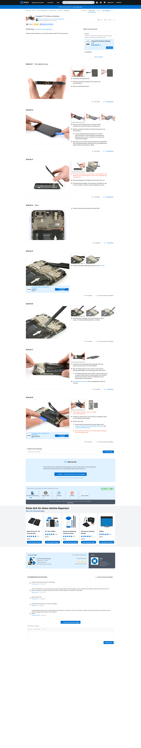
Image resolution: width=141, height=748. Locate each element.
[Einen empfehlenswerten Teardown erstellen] (82, 562)
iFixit (101, 558)
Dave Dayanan (35, 584)
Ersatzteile (83, 10)
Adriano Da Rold (36, 615)
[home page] (24, 2)
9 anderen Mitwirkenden (80, 555)
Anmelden (118, 2)
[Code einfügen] (34, 629)
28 (106, 20)
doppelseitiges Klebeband (96, 426)
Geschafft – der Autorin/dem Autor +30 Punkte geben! (71, 474)
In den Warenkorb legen (34, 542)
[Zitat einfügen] (39, 629)
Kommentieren (108, 642)
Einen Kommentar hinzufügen (104, 108)
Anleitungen (92, 10)
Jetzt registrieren (77, 7)
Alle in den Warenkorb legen (35, 511)
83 (110, 20)
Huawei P (60, 10)
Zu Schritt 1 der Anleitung (43, 29)
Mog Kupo (34, 605)
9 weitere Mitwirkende (58, 19)
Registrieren (111, 2)
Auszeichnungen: (81, 558)
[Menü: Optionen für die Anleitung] (113, 10)
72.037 (100, 20)
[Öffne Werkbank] (96, 2)
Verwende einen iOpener (80, 381)
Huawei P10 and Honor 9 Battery (100, 41)
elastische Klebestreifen (81, 426)
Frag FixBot (97, 101)
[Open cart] (104, 2)
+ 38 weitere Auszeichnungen (80, 563)
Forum (98, 10)
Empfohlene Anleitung (47, 24)
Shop (58, 2)
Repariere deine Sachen (38, 2)
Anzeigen (109, 47)
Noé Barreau (35, 599)
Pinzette (102, 265)
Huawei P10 (67, 10)
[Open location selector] (100, 2)
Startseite (28, 10)
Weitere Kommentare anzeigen (71, 622)
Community (50, 2)
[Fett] (29, 629)
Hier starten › (70, 502)
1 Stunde (30, 24)
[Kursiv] (31, 629)
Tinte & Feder (32, 555)
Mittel (37, 24)
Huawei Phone (52, 10)
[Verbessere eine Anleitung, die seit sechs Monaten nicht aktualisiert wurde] (85, 562)
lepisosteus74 (35, 592)
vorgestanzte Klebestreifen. (82, 427)
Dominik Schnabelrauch (45, 19)
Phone (33, 10)
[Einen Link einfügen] (36, 629)
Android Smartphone (42, 10)
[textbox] (70, 635)
